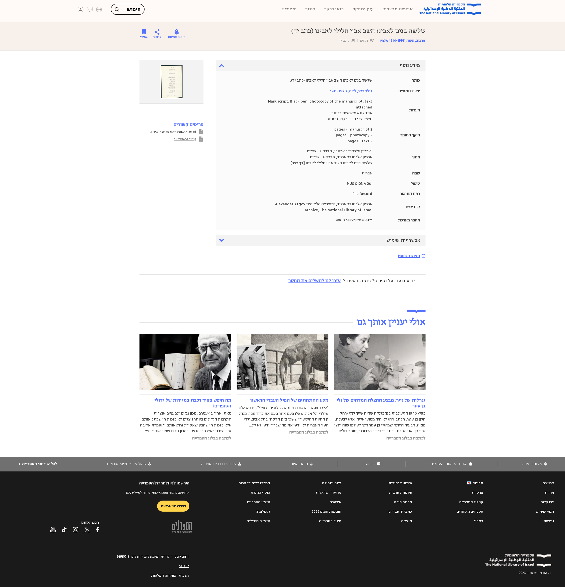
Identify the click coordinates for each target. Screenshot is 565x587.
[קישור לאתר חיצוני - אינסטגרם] (75, 529)
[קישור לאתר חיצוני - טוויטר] (87, 529)
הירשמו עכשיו (173, 506)
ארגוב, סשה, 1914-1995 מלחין (402, 40)
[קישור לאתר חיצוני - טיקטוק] (64, 529)
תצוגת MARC (409, 256)
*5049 (184, 566)
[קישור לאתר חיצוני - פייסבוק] (97, 529)
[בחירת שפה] (99, 9)
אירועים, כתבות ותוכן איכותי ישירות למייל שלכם (157, 492)
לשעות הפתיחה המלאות (170, 575)
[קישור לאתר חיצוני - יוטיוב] (53, 529)
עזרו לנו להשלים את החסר (314, 280)
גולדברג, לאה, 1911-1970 (351, 91)
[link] (534, 464)
